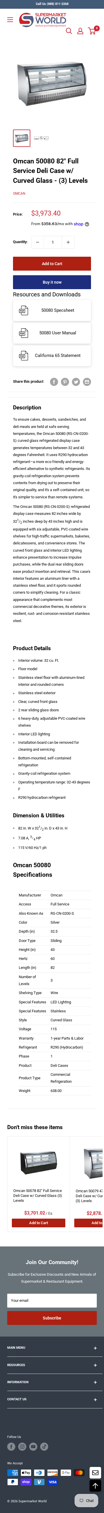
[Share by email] (87, 382)
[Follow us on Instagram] (22, 1447)
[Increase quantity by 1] (68, 242)
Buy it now (52, 282)
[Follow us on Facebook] (11, 1447)
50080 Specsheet (57, 310)
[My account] (80, 31)
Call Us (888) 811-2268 (52, 4)
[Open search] (69, 31)
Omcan (19, 194)
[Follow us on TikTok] (44, 1447)
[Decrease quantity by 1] (37, 242)
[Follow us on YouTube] (33, 1447)
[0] (92, 31)
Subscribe (52, 1318)
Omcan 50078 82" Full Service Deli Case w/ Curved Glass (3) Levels (37, 1195)
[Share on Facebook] (54, 382)
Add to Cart (52, 263)
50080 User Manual (57, 333)
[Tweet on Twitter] (76, 382)
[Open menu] (10, 19)
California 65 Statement (58, 355)
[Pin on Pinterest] (65, 382)
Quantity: (20, 242)
